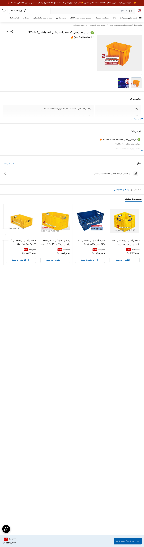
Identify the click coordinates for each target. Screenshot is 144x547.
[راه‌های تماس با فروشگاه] (6, 529)
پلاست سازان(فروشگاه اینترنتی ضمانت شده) (126, 25)
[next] (5, 234)
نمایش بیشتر (138, 119)
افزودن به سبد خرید (125, 541)
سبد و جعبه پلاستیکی (97, 25)
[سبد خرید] (4, 11)
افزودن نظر (8, 164)
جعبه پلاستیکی (79, 25)
